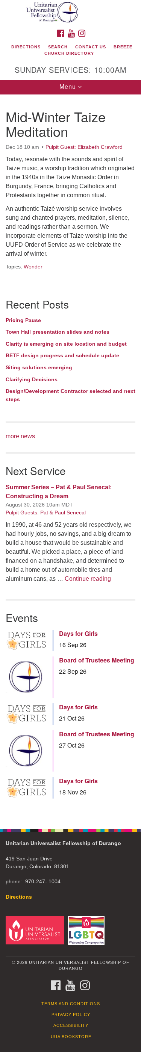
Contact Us (90, 47)
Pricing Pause (23, 320)
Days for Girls (78, 633)
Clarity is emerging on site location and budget (66, 344)
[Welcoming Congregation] (87, 930)
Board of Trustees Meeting (96, 660)
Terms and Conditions (70, 1003)
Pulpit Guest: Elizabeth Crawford (84, 147)
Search (58, 47)
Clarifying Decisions (32, 379)
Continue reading (88, 578)
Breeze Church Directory (88, 50)
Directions (26, 47)
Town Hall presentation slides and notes (57, 332)
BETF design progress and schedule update (62, 355)
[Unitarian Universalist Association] (36, 930)
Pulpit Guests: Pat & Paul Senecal (46, 513)
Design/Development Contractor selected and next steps (70, 395)
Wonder (33, 267)
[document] (70, 457)
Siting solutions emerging (39, 367)
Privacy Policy (71, 1014)
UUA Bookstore (71, 1036)
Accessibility (70, 1025)
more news (20, 436)
